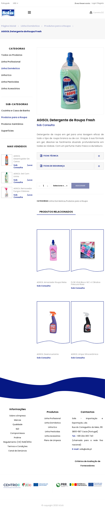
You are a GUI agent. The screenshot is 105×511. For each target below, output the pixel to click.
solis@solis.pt (86, 449)
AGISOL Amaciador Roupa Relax (52, 282)
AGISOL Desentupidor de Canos (22, 159)
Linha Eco (6, 75)
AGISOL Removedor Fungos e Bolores (23, 190)
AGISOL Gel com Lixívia (21, 175)
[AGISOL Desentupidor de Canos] (6, 160)
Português (5, 3)
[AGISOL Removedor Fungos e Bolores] (6, 192)
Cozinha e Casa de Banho (15, 110)
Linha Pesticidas (10, 81)
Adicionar (80, 185)
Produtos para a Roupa (57, 26)
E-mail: (75, 449)
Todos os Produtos (11, 55)
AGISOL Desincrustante (48, 354)
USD (14, 3)
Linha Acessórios (10, 88)
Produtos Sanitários (12, 124)
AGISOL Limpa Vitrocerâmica (84, 354)
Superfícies (7, 130)
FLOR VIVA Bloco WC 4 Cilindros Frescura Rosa (85, 283)
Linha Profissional (10, 61)
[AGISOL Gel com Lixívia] (6, 177)
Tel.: (74, 436)
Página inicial (8, 26)
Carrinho (98, 12)
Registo (100, 3)
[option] (70, 80)
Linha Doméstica (30, 26)
